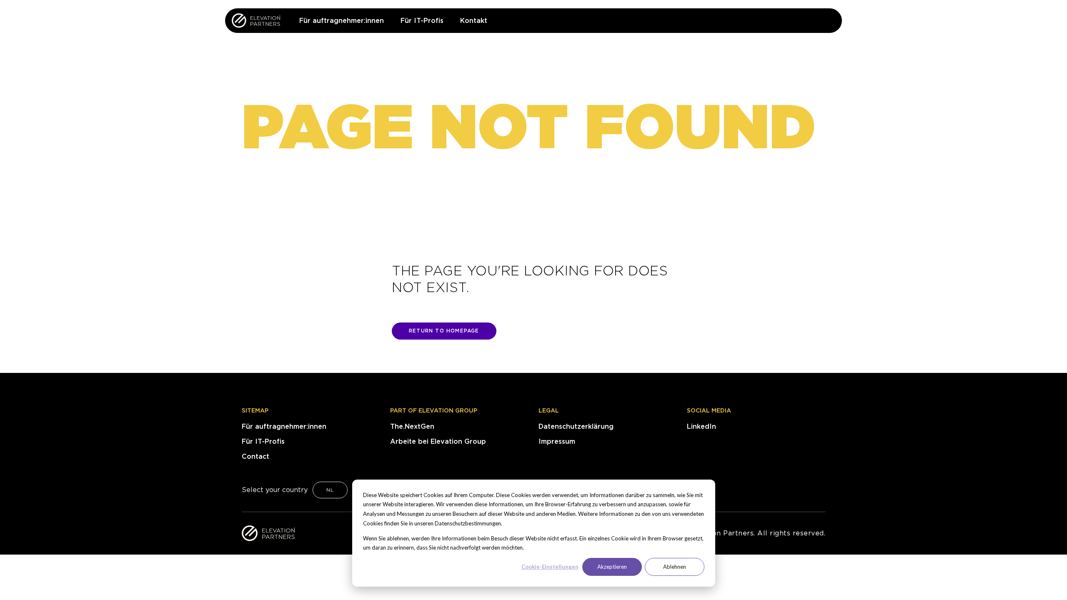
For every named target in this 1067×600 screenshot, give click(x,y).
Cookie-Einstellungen (550, 566)
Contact (255, 456)
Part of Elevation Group (433, 410)
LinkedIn (701, 426)
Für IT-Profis (263, 441)
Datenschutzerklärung (576, 426)
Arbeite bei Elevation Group (438, 441)
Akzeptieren (612, 566)
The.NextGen (412, 426)
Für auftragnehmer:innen (284, 426)
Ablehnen (674, 566)
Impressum (557, 441)
